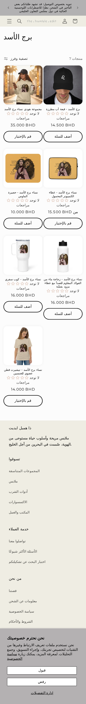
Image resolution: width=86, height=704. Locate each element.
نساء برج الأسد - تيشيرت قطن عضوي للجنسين (23, 371)
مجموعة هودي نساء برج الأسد (23, 109)
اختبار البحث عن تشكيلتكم (27, 562)
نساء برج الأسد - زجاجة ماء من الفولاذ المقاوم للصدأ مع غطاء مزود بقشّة (63, 283)
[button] (9, 21)
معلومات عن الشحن (23, 601)
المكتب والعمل (19, 512)
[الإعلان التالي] (77, 8)
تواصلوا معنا (17, 541)
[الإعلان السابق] (8, 8)
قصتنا (13, 591)
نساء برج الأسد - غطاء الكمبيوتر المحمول (63, 194)
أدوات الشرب (18, 492)
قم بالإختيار (23, 136)
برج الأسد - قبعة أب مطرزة (63, 109)
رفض (42, 682)
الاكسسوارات (18, 502)
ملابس (13, 481)
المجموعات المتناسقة (24, 471)
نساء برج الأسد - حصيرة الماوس (23, 194)
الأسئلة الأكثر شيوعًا (23, 551)
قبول (42, 670)
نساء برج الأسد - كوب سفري (23, 279)
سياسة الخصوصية (14, 656)
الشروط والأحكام (21, 622)
